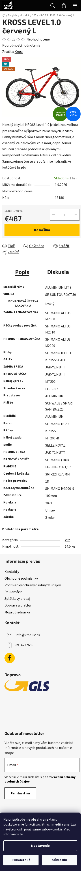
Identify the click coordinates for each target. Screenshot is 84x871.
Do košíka (42, 230)
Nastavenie (40, 845)
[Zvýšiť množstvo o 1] (76, 214)
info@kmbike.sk (27, 634)
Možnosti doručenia (17, 191)
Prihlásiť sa (20, 793)
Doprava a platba (17, 605)
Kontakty (11, 571)
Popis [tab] (22, 272)
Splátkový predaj (17, 598)
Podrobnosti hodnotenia (21, 45)
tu (21, 834)
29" (67, 540)
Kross (19, 51)
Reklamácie (13, 591)
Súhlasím (59, 860)
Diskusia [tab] (58, 272)
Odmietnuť (21, 860)
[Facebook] (9, 658)
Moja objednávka (17, 612)
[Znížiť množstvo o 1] (53, 214)
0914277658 (24, 645)
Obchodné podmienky (21, 578)
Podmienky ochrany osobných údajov (32, 585)
